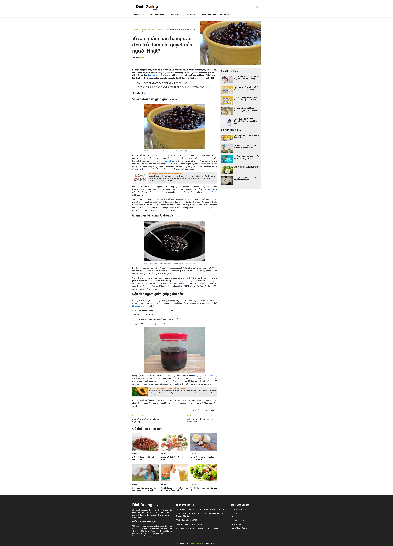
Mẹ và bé (235, 513)
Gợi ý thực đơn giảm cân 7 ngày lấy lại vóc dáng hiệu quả (246, 157)
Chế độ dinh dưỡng (157, 14)
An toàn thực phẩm (209, 14)
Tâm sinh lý (236, 524)
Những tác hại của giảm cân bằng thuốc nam (172, 458)
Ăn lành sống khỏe (239, 509)
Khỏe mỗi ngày (139, 14)
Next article (191, 416)
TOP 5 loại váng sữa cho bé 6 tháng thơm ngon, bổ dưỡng (245, 98)
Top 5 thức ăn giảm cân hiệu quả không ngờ (161, 83)
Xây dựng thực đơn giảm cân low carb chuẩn (165, 174)
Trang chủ (135, 29)
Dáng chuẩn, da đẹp (239, 528)
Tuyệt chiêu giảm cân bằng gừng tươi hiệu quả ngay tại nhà (169, 87)
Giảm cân (160, 29)
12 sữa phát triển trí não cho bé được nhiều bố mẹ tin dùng (246, 77)
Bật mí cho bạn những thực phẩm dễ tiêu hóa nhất (167, 388)
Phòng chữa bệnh (238, 521)
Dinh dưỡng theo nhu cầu (148, 29)
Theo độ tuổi (237, 517)
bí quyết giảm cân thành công (205, 376)
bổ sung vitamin (138, 306)
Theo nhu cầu (191, 14)
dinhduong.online (195, 543)
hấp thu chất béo (210, 192)
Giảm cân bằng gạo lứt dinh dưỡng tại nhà (143, 458)
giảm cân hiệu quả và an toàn (159, 75)
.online (145, 504)
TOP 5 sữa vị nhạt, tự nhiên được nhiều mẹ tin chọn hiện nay (245, 121)
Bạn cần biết (224, 14)
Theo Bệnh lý (174, 14)
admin (141, 57)
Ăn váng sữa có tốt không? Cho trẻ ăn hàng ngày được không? (246, 109)
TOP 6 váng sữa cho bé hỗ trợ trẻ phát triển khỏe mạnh (245, 88)
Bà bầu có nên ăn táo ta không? (246, 167)
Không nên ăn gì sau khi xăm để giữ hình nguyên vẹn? (245, 178)
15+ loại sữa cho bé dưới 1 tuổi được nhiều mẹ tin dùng (246, 146)
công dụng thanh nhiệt (183, 281)
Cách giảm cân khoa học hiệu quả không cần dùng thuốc (144, 489)
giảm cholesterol (164, 161)
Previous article (138, 416)
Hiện (144, 93)
